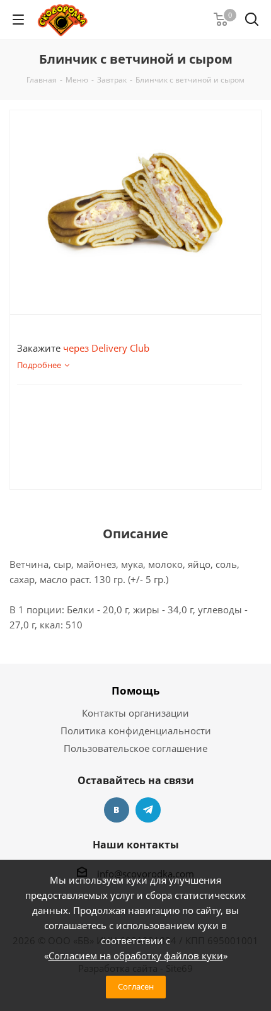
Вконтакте (116, 810)
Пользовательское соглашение (135, 748)
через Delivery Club (106, 348)
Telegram (148, 810)
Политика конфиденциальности (136, 730)
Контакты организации (135, 713)
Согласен (136, 986)
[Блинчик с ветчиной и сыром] (135, 201)
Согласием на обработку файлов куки (136, 955)
